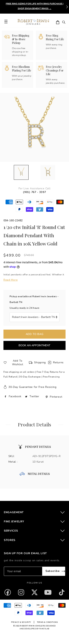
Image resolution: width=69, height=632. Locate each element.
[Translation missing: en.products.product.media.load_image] (21, 172)
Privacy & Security (21, 622)
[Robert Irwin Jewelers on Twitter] (34, 592)
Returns (58, 362)
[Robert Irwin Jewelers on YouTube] (48, 592)
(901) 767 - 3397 (34, 192)
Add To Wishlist (17, 362)
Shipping (40, 362)
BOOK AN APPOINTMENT (34, 345)
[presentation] (67, 7)
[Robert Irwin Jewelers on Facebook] (8, 592)
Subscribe (52, 571)
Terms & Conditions (47, 622)
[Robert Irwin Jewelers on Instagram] (21, 592)
